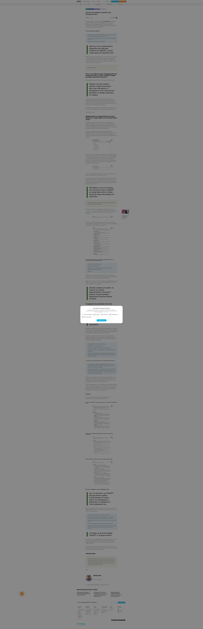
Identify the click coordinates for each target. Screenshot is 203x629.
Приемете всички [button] (101, 320)
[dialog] (101, 314)
